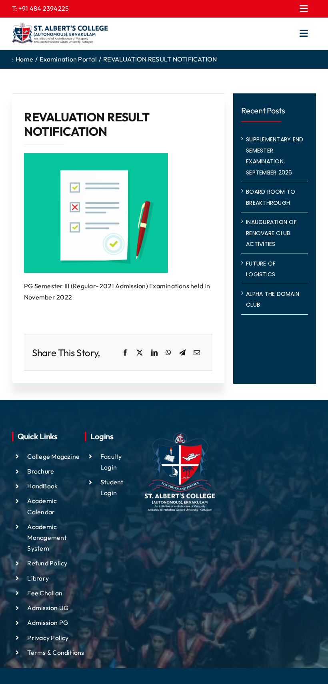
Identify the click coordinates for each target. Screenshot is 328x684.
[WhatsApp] (168, 353)
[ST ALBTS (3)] (60, 33)
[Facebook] (125, 353)
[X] (139, 353)
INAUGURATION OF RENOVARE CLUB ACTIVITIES (271, 233)
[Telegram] (182, 353)
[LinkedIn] (154, 353)
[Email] (197, 353)
